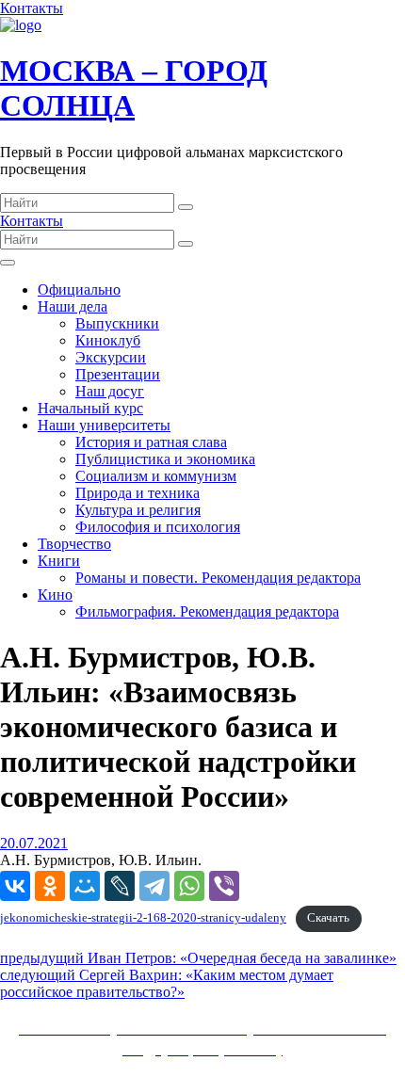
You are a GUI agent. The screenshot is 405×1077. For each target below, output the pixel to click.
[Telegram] (154, 886)
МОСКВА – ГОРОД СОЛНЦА (133, 88)
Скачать (328, 917)
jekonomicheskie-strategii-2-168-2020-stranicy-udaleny (143, 917)
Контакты (31, 8)
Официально (79, 289)
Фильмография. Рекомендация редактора (207, 611)
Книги (59, 561)
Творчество (74, 544)
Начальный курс (90, 408)
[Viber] (224, 886)
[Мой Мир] (85, 886)
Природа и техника (137, 493)
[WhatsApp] (189, 886)
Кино (55, 595)
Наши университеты (104, 425)
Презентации (117, 374)
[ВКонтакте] (15, 886)
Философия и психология (157, 527)
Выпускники (117, 323)
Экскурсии (110, 357)
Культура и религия (138, 510)
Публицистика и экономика (165, 459)
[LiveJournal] (120, 886)
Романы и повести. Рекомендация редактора (218, 578)
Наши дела (72, 306)
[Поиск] (185, 207)
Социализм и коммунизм (155, 476)
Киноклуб (107, 340)
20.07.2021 (34, 843)
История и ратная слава (151, 442)
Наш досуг (109, 391)
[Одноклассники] (50, 886)
